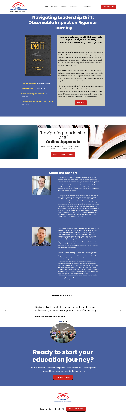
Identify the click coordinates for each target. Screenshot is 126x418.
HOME (46, 7)
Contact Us (108, 7)
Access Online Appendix (63, 154)
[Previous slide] (5, 311)
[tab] (60, 321)
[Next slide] (120, 311)
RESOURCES (73, 7)
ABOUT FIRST (86, 7)
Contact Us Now (63, 377)
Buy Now (81, 103)
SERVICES (54, 7)
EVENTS (63, 7)
